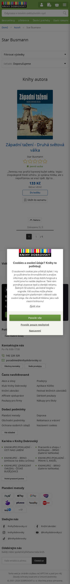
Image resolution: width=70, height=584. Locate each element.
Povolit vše (35, 317)
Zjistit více (35, 306)
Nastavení (35, 331)
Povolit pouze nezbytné (35, 325)
